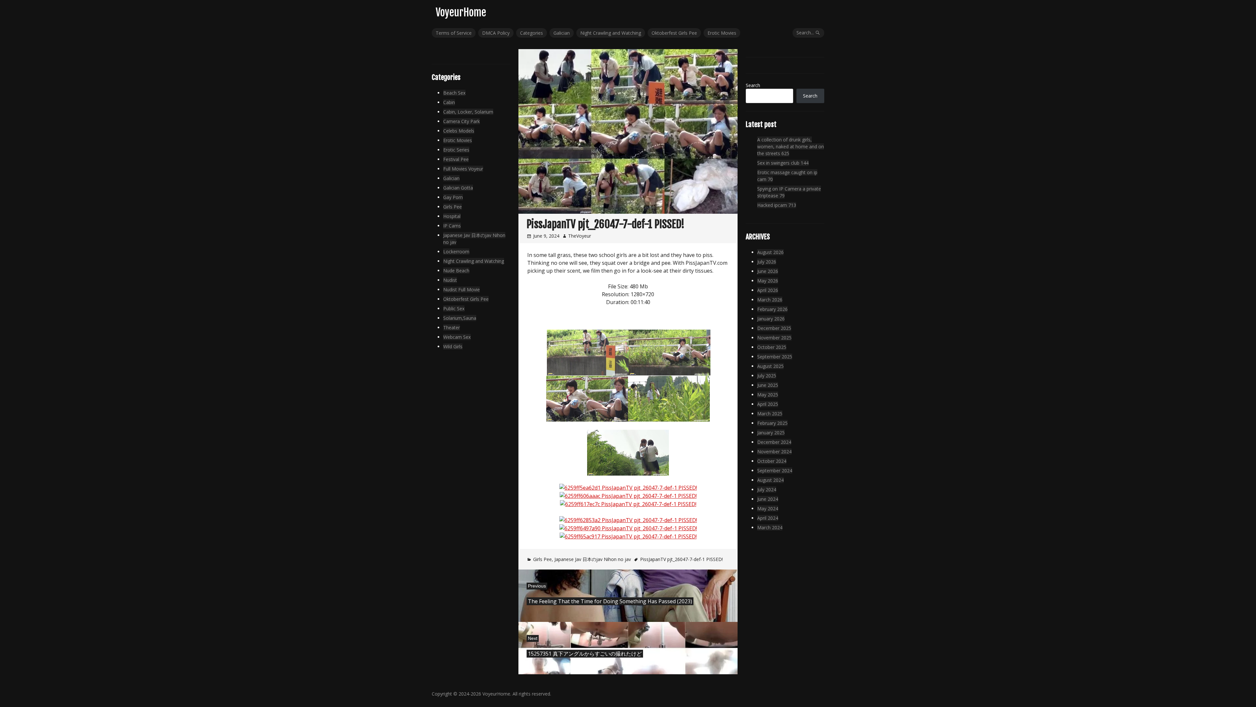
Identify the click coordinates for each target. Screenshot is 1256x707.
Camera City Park (461, 121)
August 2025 (770, 366)
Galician (561, 33)
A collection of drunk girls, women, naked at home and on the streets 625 (790, 146)
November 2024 (774, 451)
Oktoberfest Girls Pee (674, 33)
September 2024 (774, 470)
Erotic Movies (721, 33)
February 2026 (772, 309)
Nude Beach (456, 270)
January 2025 (771, 432)
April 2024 (767, 518)
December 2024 (774, 442)
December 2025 (774, 328)
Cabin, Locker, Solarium (468, 112)
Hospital (452, 216)
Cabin (449, 102)
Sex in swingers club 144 (783, 163)
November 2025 (774, 338)
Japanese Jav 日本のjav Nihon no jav (592, 559)
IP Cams (452, 226)
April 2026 (767, 290)
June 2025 (767, 385)
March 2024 (769, 527)
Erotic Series (456, 150)
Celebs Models (458, 131)
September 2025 (774, 357)
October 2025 (771, 347)
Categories (531, 33)
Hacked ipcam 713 (776, 205)
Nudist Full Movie (461, 289)
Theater (451, 327)
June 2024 (767, 499)
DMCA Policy (496, 33)
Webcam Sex (457, 337)
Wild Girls (452, 346)
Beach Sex (454, 93)
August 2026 (770, 252)
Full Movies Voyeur (463, 169)
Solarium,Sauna (459, 318)
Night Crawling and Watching (610, 33)
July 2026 (766, 262)
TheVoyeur (579, 236)
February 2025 (772, 423)
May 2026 (767, 281)
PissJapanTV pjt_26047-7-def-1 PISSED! (681, 559)
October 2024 (771, 461)
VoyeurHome (461, 12)
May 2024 (767, 508)
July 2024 (766, 489)
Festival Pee (456, 159)
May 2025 (767, 394)
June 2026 (767, 271)
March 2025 (769, 413)
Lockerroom (456, 251)
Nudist (450, 280)
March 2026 (769, 300)
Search (753, 85)
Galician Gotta (458, 188)
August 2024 (770, 480)
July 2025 (766, 375)
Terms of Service (454, 33)
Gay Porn (453, 197)
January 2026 (771, 319)
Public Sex (453, 308)
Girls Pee (542, 559)
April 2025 (767, 404)
